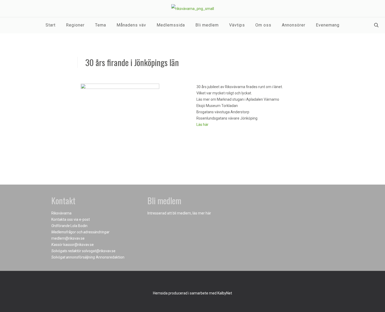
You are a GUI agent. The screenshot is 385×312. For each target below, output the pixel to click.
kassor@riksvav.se (78, 245)
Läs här (202, 124)
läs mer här (201, 213)
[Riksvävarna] (192, 8)
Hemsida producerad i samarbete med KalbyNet (192, 293)
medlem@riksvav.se (68, 238)
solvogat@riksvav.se (99, 251)
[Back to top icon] (192, 281)
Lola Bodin (78, 226)
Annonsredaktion (110, 257)
